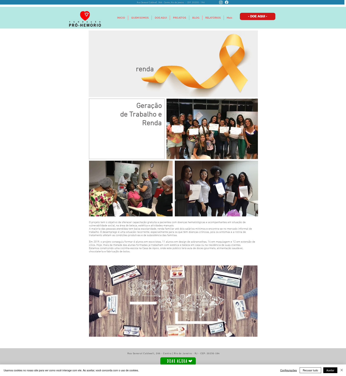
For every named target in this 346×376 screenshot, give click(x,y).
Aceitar (330, 370)
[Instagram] (221, 2)
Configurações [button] (288, 370)
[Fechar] (342, 370)
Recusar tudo (310, 370)
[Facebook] (226, 2)
